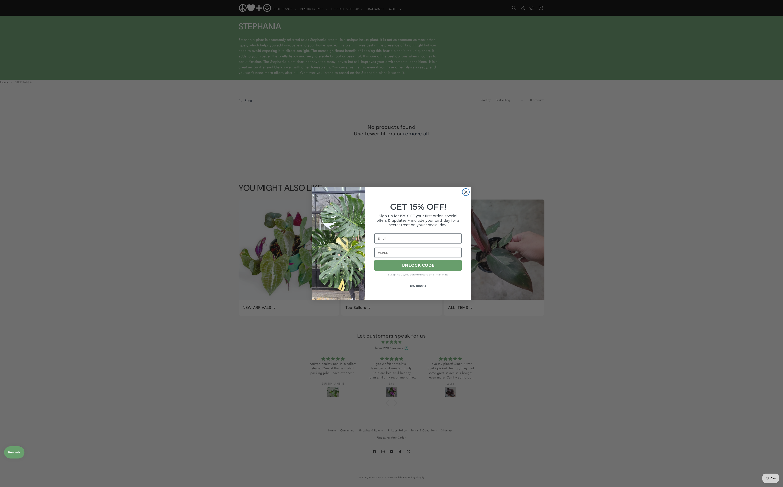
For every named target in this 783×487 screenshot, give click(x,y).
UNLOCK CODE (418, 265)
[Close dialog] (465, 192)
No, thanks (418, 285)
